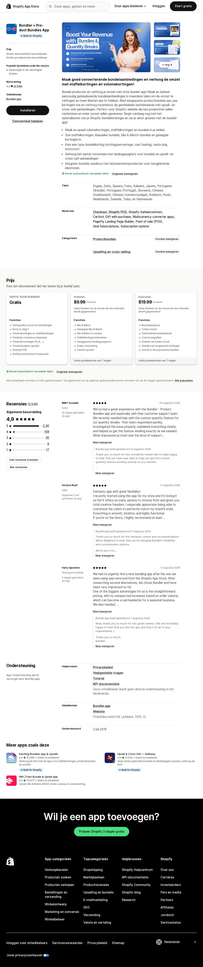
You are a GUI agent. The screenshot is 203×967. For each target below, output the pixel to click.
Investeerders (171, 885)
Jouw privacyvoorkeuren (24, 955)
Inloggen (158, 6)
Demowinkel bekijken (27, 121)
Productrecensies (96, 885)
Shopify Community (136, 885)
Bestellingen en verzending (56, 894)
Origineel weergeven (125, 173)
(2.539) (17, 86)
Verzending (91, 915)
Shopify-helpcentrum (137, 870)
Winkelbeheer (55, 919)
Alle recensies (18, 467)
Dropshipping (93, 870)
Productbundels (104, 239)
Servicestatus (171, 922)
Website (99, 711)
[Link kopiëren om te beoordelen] (80, 403)
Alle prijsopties (184, 380)
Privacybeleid (103, 667)
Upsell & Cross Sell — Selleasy (136, 753)
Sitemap (118, 943)
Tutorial (98, 678)
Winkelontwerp (56, 904)
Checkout (100, 212)
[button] (52, 762)
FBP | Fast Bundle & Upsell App (38, 776)
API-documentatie (106, 684)
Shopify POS (118, 212)
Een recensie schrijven (24, 459)
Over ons (167, 870)
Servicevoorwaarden (67, 943)
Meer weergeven (102, 442)
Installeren (27, 110)
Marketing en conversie (62, 912)
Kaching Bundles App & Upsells (38, 753)
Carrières (167, 877)
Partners (167, 900)
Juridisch (167, 915)
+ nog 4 (167, 64)
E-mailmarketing (95, 900)
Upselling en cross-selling (111, 252)
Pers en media (171, 892)
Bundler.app (13, 99)
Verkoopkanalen (56, 870)
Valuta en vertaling (97, 922)
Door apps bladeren (129, 6)
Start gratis (183, 6)
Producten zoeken (58, 877)
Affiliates (167, 907)
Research (128, 900)
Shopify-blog (131, 892)
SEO (86, 907)
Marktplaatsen (93, 877)
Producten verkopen (59, 885)
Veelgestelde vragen (108, 673)
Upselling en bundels (98, 892)
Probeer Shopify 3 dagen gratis (101, 831)
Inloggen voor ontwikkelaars (26, 943)
